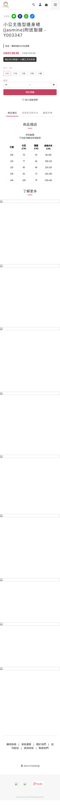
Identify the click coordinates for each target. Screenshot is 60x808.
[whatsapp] (26, 16)
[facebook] (20, 16)
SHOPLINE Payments (35, 797)
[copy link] (32, 16)
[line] (14, 16)
